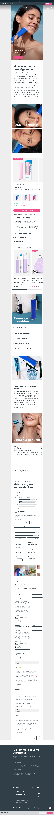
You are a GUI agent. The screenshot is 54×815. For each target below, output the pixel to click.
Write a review (37, 184)
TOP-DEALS (48, 3)
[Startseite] (27, 8)
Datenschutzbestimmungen (21, 774)
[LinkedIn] (34, 797)
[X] (34, 794)
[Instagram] (34, 791)
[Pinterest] (39, 797)
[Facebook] (39, 791)
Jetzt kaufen (18, 57)
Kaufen (50, 812)
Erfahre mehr (18, 407)
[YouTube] (39, 794)
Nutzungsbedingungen (19, 775)
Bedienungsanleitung (19, 241)
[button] (50, 808)
